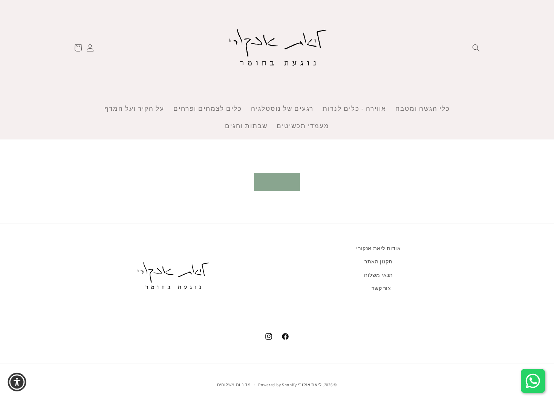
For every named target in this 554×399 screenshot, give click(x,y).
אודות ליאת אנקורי (378, 248)
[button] (476, 48)
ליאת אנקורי (310, 384)
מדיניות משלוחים (234, 384)
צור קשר (381, 287)
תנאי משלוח (378, 274)
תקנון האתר (378, 261)
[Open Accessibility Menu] (17, 382)
